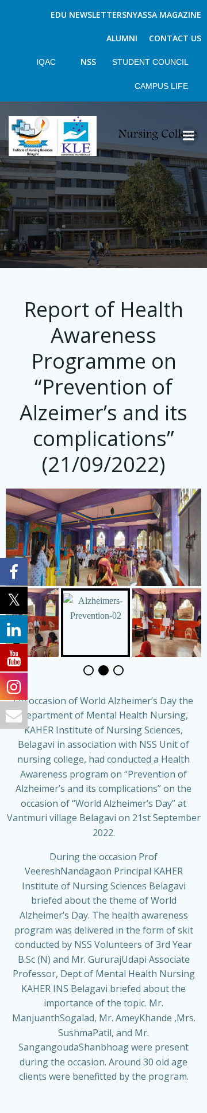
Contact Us (175, 38)
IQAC (47, 62)
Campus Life (162, 86)
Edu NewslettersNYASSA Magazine (126, 14)
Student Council (151, 62)
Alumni (121, 38)
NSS (88, 61)
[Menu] (188, 136)
